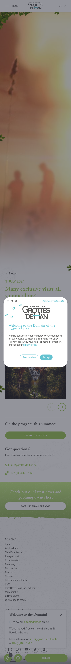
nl (12, 301)
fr (8, 301)
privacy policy (30, 344)
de (16, 301)
